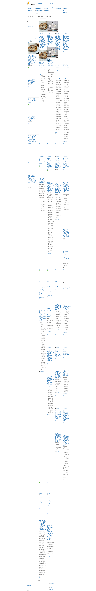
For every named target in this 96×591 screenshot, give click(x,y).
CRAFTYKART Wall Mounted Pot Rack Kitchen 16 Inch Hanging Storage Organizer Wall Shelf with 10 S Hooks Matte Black (32, 138)
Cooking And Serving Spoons (39, 7)
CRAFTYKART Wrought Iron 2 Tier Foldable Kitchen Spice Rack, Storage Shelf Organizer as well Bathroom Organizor (50, 288)
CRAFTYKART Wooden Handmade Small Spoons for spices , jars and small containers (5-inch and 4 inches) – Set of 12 (66, 163)
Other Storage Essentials (31, 11)
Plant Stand (57, 7)
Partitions (57, 9)
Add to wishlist (42, 33)
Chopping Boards (38, 8)
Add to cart (29, 85)
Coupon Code (51, 589)
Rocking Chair (66, 9)
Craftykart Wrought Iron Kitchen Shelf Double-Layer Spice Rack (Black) (58, 287)
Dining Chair (65, 8)
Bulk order (61, 3)
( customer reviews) (57, 170)
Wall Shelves (29, 8)
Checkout (29, 1)
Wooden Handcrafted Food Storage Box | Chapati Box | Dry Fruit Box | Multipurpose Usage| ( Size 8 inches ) (58, 414)
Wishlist (51, 587)
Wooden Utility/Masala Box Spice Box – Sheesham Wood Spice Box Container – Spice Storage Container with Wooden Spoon (66, 415)
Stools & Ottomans (58, 8)
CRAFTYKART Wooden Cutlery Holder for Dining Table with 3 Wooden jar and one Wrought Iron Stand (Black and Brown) (58, 163)
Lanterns (29, 9)
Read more (56, 32)
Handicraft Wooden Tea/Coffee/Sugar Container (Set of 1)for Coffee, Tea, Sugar (67, 287)
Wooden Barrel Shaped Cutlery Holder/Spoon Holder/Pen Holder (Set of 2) (66, 352)
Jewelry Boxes (46, 9)
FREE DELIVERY (40, 3)
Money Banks (30, 10)
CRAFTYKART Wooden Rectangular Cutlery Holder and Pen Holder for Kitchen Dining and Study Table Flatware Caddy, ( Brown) (42, 289)
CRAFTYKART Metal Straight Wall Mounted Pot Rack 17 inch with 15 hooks (32, 118)
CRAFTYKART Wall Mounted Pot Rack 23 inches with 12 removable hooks (32, 158)
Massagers (52, 7)
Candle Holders (30, 7)
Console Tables (64, 11)
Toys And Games (47, 10)
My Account (29, 0)
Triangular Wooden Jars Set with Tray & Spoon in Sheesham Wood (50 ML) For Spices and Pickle (58, 353)
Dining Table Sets (65, 12)
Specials (51, 588)
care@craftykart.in (29, 585)
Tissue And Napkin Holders (39, 10)
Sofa (63, 10)
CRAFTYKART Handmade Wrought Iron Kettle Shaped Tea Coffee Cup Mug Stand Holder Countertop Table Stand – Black (50, 40)
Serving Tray (46, 8)
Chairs (63, 7)
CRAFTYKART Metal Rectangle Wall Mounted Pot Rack (32, 99)
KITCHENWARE (28, 14)
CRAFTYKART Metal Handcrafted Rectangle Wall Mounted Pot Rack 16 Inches (32, 81)
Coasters (46, 7)
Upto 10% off (51, 3)
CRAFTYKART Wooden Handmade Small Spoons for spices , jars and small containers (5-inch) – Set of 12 (66, 233)
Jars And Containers (38, 9)
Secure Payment (52, 583)
